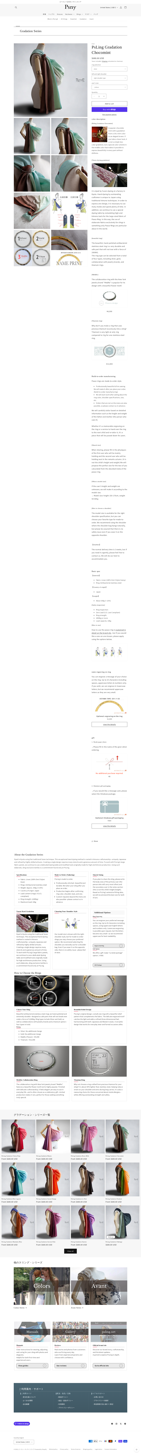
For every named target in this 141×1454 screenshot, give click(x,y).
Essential (73, 19)
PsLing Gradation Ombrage (114, 1242)
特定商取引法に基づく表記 (103, 1404)
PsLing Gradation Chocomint (115, 1156)
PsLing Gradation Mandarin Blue (12, 1242)
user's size (95, 83)
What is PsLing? (52, 19)
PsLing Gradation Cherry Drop (11, 1156)
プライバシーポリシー (66, 1408)
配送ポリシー (63, 1397)
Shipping (104, 61)
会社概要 (26, 1404)
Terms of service (76, 1449)
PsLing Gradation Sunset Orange (46, 1199)
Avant (92, 19)
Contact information (111, 1449)
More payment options (109, 114)
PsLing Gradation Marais (44, 1156)
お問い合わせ (99, 1397)
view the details (109, 724)
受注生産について (29, 1397)
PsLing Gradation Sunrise (79, 1242)
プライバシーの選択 (101, 1400)
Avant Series (76, 1308)
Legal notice (98, 1449)
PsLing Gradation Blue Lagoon (11, 1199)
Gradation (83, 19)
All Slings (64, 19)
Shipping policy (87, 1449)
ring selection (96, 65)
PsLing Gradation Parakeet (114, 1199)
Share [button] (96, 841)
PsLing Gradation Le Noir (79, 1199)
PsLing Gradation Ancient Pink (45, 1242)
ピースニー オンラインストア (26, 1449)
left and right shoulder (99, 74)
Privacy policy (64, 1449)
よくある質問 (28, 1400)
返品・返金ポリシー (65, 1400)
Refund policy (53, 1449)
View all (70, 1251)
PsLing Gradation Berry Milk (80, 1156)
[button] (16, 7)
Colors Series (19, 1308)
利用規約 (61, 1404)
